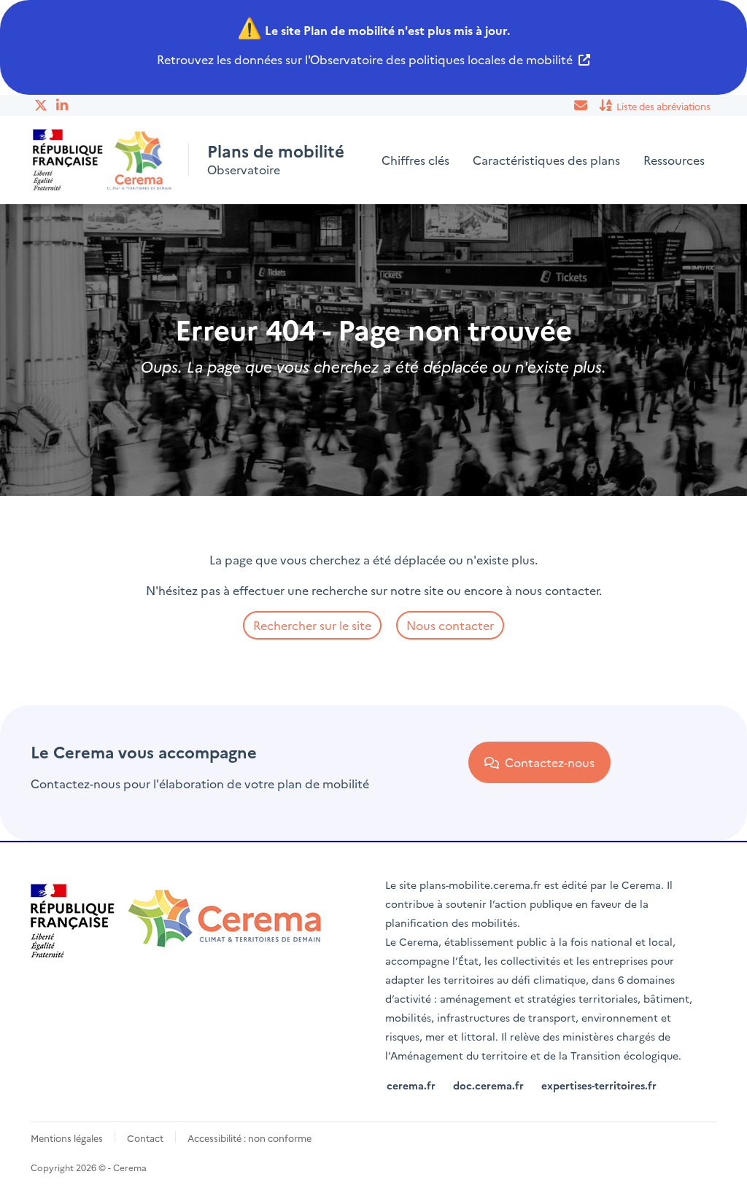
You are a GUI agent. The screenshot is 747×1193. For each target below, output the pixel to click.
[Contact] (581, 105)
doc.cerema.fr (488, 1085)
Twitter (42, 105)
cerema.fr (411, 1085)
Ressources (674, 160)
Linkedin (63, 105)
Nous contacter (450, 625)
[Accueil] (103, 160)
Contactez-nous (547, 762)
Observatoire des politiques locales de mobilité (441, 59)
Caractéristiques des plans (546, 160)
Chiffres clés (415, 160)
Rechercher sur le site (312, 625)
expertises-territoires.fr (599, 1085)
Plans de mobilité (275, 151)
